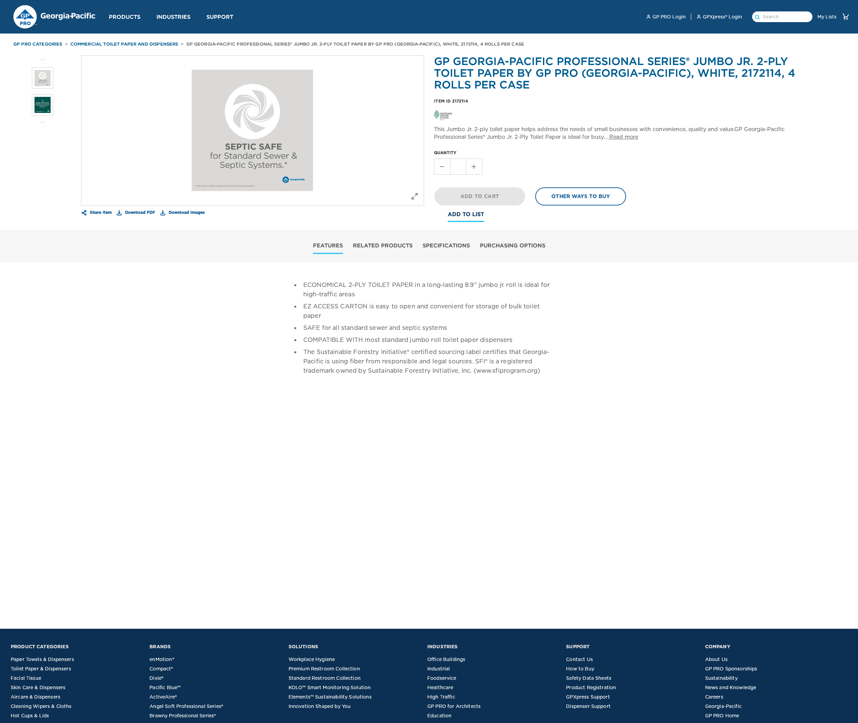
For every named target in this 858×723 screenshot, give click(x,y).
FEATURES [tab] (328, 245)
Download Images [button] (186, 212)
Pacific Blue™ (165, 687)
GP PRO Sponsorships (731, 668)
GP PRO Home (722, 715)
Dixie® (156, 678)
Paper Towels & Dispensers (42, 659)
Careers (714, 697)
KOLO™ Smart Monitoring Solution (330, 687)
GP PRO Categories (37, 44)
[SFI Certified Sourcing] (443, 114)
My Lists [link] (827, 16)
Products (124, 16)
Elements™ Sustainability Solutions (330, 697)
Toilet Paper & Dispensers (41, 668)
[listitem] (42, 78)
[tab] (328, 246)
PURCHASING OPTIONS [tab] (512, 245)
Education (439, 715)
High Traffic (441, 697)
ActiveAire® (163, 697)
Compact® (161, 668)
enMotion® (161, 659)
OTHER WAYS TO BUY (580, 196)
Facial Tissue (26, 678)
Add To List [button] (466, 214)
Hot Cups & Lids (30, 715)
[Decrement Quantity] (442, 167)
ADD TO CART (480, 196)
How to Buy (580, 668)
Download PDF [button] (139, 212)
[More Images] (43, 59)
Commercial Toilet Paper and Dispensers (124, 44)
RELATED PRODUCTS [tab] (383, 245)
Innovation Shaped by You (320, 706)
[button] (143, 16)
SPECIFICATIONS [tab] (446, 245)
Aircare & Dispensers (35, 697)
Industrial (438, 668)
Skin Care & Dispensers (38, 687)
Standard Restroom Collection (325, 678)
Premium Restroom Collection (324, 668)
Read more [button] (623, 137)
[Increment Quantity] (474, 167)
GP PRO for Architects (454, 706)
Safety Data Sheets (588, 678)
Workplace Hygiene (312, 659)
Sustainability (721, 678)
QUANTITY (445, 152)
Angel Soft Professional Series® (186, 706)
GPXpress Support (588, 697)
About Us (716, 659)
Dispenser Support (588, 706)
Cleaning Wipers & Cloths (41, 706)
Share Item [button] (100, 212)
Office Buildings (446, 659)
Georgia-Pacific (723, 706)
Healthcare (440, 687)
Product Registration (591, 687)
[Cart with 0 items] (846, 16)
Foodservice (441, 678)
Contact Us (579, 659)
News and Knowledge (730, 687)
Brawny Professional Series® (182, 715)
